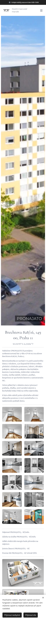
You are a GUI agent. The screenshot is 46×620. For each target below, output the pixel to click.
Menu (41, 10)
